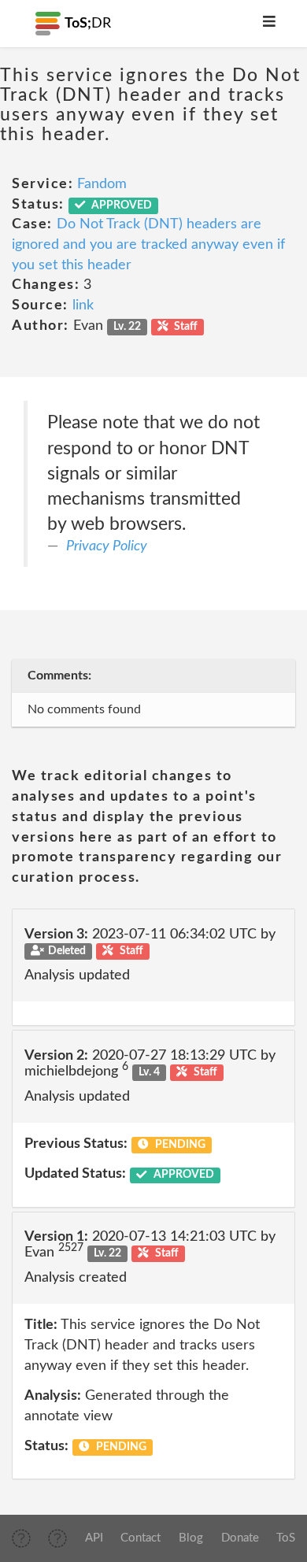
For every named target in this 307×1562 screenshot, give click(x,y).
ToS (285, 1538)
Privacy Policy (106, 546)
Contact (140, 1538)
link (83, 305)
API (94, 1538)
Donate (240, 1538)
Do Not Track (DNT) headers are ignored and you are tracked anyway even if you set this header (148, 244)
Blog (191, 1538)
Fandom (102, 184)
